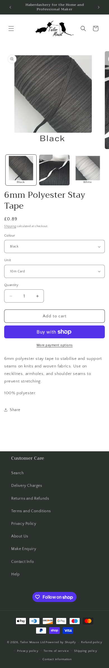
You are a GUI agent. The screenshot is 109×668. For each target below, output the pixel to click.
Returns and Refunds (30, 498)
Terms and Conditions (31, 511)
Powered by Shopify (61, 642)
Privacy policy (28, 651)
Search (17, 473)
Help (15, 574)
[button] (11, 28)
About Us (19, 536)
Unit (7, 260)
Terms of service (56, 651)
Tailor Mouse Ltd (32, 642)
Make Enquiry (23, 549)
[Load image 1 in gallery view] (21, 170)
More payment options (55, 345)
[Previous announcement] (10, 7)
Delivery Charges (26, 485)
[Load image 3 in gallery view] (87, 170)
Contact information (57, 659)
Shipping (10, 226)
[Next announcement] (99, 7)
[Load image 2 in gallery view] (54, 170)
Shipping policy (85, 651)
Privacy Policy (23, 523)
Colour (9, 235)
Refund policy (91, 642)
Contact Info (22, 562)
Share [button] (15, 410)
